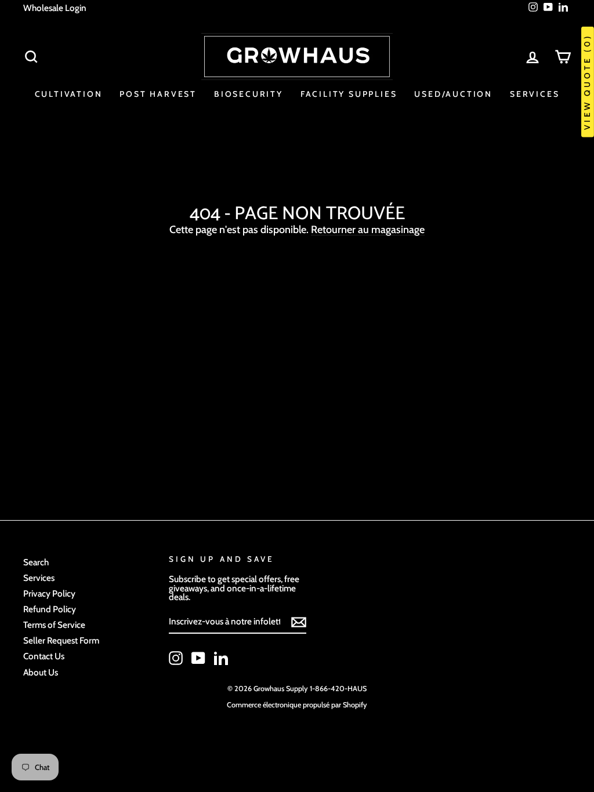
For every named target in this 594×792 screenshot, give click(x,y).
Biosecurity (248, 94)
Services (534, 94)
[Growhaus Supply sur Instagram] (176, 658)
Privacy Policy (49, 593)
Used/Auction (453, 94)
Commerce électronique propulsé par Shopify (297, 704)
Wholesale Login (54, 7)
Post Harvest (158, 94)
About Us (40, 672)
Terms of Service (54, 624)
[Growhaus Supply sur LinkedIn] (221, 658)
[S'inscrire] (298, 622)
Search (36, 562)
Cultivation (69, 94)
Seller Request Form (61, 640)
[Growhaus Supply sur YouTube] (198, 658)
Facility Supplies (348, 94)
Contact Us (43, 656)
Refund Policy (49, 609)
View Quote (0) (587, 82)
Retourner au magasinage (368, 229)
